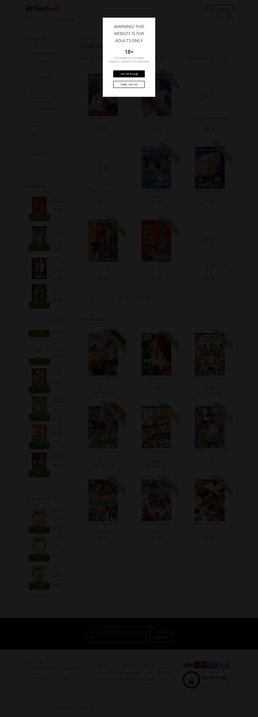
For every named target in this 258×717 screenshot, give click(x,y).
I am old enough (129, 73)
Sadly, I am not (129, 84)
